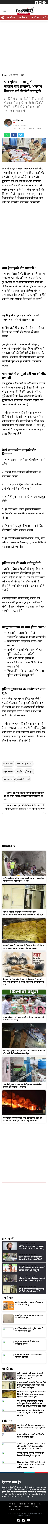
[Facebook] (36, 2)
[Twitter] (40, 2)
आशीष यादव (18, 120)
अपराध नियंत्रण (8, 763)
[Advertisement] (24, 45)
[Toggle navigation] (4, 11)
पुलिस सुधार (29, 771)
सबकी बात (17, 1506)
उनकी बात (23, 17)
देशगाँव (26, 1506)
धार (14, 123)
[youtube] (44, 2)
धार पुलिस (19, 771)
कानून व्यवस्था (8, 771)
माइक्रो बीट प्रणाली (23, 779)
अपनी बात (11, 17)
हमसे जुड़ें (34, 1506)
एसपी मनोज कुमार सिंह (24, 763)
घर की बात (35, 17)
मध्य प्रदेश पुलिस (9, 779)
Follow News (14, 1509)
